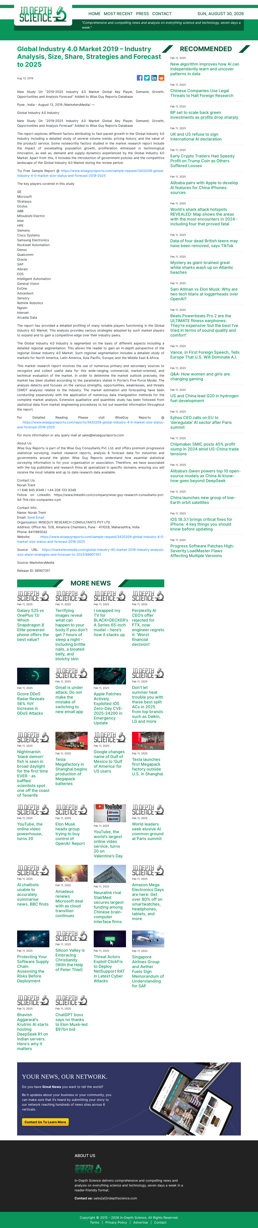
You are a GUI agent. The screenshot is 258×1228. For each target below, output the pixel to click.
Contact (160, 1222)
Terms (94, 1222)
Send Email (35, 517)
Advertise (140, 1222)
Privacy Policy (116, 1222)
